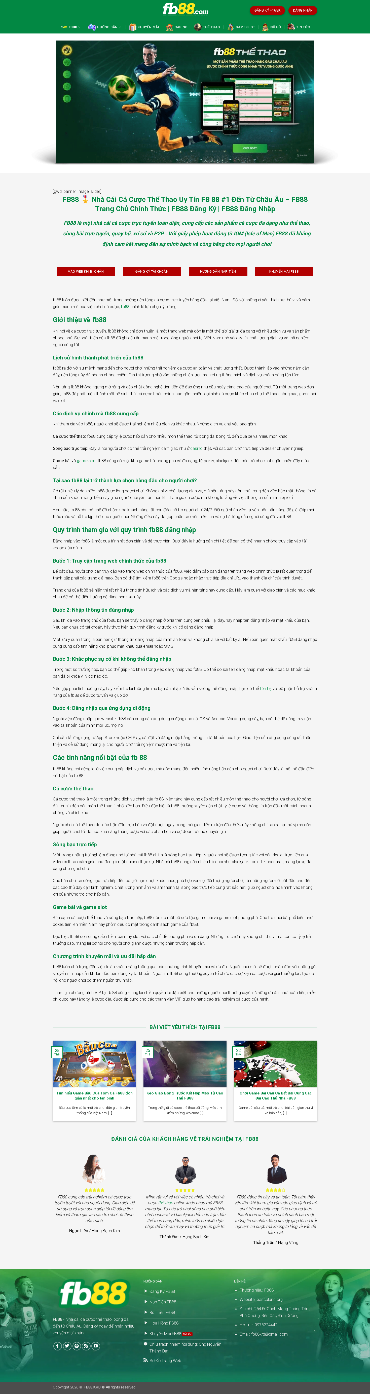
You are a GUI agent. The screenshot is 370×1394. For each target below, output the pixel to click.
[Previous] (52, 1084)
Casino (181, 27)
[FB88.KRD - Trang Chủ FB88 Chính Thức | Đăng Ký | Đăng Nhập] (185, 10)
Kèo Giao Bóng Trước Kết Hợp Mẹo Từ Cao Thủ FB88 (184, 1095)
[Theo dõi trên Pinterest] (76, 1346)
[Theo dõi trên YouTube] (95, 1346)
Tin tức (303, 27)
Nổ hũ (275, 27)
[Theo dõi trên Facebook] (57, 1346)
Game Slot (245, 27)
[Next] (318, 1084)
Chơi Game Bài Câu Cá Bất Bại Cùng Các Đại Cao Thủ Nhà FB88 (276, 1095)
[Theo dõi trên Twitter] (67, 1346)
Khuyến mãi (148, 27)
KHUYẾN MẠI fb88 (284, 271)
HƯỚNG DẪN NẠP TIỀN (218, 271)
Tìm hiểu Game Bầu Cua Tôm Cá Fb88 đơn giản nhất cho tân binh (94, 1095)
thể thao (165, 1202)
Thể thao (211, 27)
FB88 (73, 27)
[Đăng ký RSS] (86, 1346)
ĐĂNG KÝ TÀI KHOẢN (151, 271)
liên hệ (266, 688)
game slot (86, 460)
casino (196, 448)
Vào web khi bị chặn (86, 271)
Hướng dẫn (107, 27)
